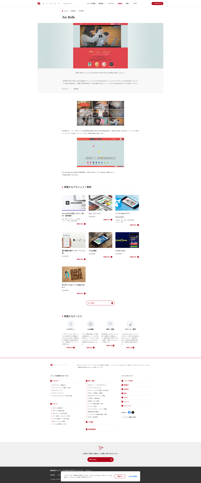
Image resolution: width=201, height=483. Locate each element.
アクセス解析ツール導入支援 (60, 418)
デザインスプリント (58, 393)
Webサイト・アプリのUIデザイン (97, 385)
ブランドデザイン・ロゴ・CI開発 (97, 409)
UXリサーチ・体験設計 (59, 385)
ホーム (66, 11)
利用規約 (52, 475)
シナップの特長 (91, 3)
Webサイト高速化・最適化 (95, 393)
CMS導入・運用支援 (93, 398)
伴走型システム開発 (93, 401)
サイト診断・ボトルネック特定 (61, 416)
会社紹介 (101, 3)
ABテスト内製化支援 (58, 410)
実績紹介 (120, 3)
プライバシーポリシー (96, 475)
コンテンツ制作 (92, 406)
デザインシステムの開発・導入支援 (98, 390)
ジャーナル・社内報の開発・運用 (97, 414)
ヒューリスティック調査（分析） (61, 387)
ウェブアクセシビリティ (95, 387)
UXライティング (57, 390)
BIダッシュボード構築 (58, 421)
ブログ (135, 3)
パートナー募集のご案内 (130, 417)
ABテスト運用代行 (57, 408)
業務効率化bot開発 (93, 411)
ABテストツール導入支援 (59, 413)
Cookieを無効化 (132, 476)
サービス (110, 3)
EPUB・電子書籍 (93, 417)
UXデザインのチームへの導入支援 (62, 395)
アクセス (88, 470)
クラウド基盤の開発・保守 (95, 403)
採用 (127, 3)
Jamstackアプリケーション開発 (96, 395)
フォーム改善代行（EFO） (59, 424)
